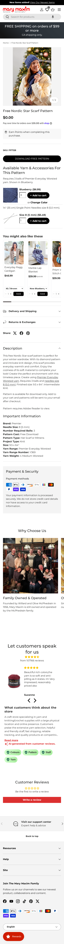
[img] (32, 657)
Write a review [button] (32, 799)
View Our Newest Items (42, 2)
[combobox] (32, 17)
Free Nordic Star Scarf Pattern (24, 43)
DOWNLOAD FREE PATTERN (32, 158)
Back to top (32, 836)
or (37, 202)
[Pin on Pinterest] (28, 333)
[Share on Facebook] (21, 333)
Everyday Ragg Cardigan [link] (13, 269)
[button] (53, 17)
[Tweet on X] (15, 333)
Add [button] (18, 293)
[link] (14, 252)
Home (6, 43)
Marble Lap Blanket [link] (35, 270)
